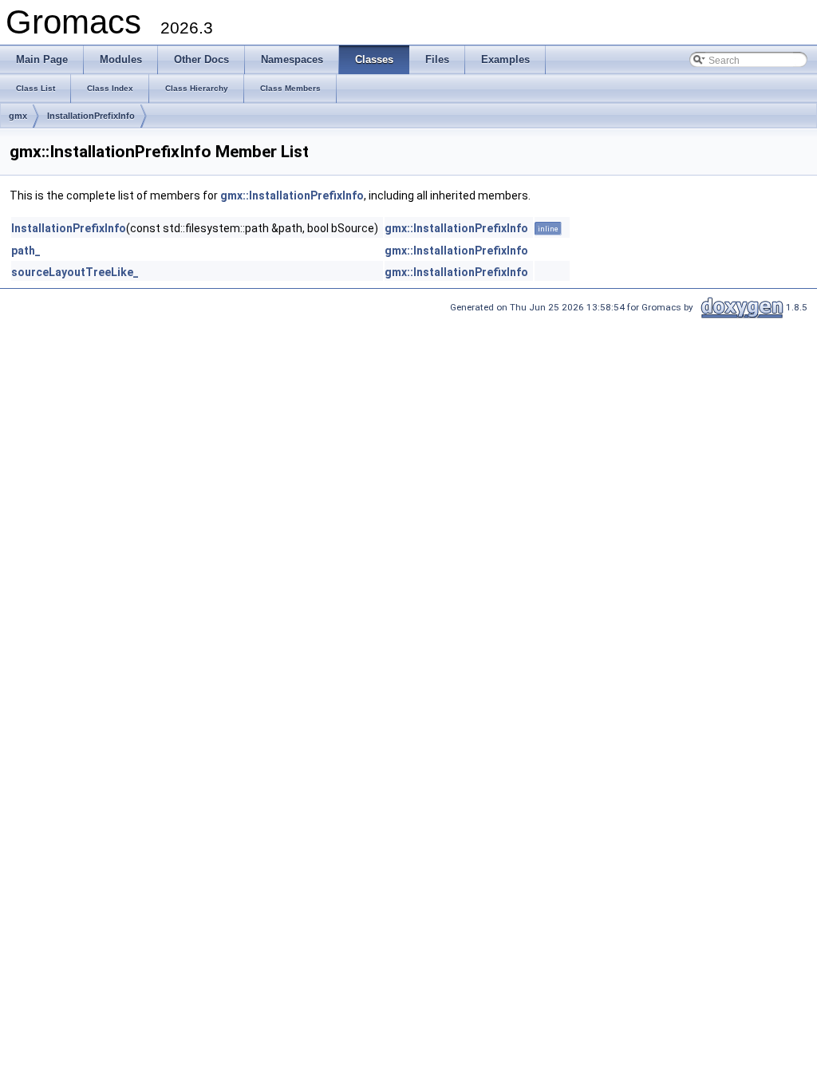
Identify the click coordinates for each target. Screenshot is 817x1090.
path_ (26, 250)
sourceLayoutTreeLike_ (75, 272)
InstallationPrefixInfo (91, 115)
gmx (18, 115)
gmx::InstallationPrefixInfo (292, 195)
